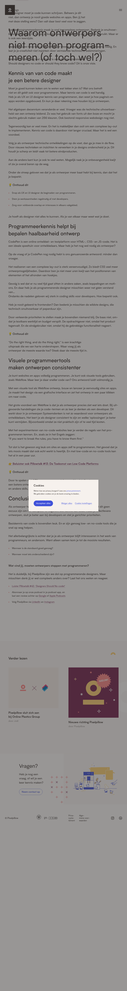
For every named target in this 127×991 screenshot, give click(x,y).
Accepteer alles (43, 503)
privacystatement (73, 491)
